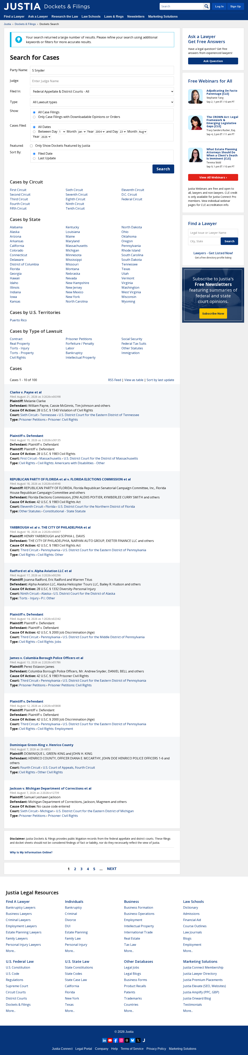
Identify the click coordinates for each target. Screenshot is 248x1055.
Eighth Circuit (75, 199)
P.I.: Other (48, 598)
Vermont (127, 278)
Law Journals (192, 932)
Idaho (14, 283)
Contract (16, 339)
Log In (219, 6)
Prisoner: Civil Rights (63, 419)
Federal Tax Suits (133, 343)
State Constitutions (79, 967)
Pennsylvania (131, 246)
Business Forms (135, 980)
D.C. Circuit (129, 194)
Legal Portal (83, 1048)
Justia (129, 1031)
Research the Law (65, 16)
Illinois (14, 287)
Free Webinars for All (210, 80)
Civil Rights (18, 357)
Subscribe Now (213, 313)
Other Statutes (132, 348)
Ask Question (213, 61)
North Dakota (131, 227)
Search (163, 168)
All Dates (44, 127)
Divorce (70, 920)
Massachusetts (77, 246)
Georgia (16, 273)
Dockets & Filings (18, 1004)
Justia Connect (62, 1048)
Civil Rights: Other (50, 555)
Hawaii (15, 278)
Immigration (130, 353)
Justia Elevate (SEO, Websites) (204, 986)
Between (44, 131)
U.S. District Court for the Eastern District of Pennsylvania (104, 550)
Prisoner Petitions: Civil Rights (70, 685)
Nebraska (73, 273)
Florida (15, 269)
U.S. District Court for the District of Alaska (84, 593)
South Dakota (131, 260)
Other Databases (138, 961)
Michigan (72, 250)
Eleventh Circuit (132, 190)
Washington (130, 287)
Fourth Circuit (20, 204)
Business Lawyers (19, 914)
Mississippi (74, 260)
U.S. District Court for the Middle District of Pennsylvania (104, 637)
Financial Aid (192, 920)
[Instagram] (121, 1040)
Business (131, 901)
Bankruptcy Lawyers (20, 907)
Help (114, 1048)
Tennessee (129, 264)
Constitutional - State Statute (64, 511)
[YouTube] (110, 1040)
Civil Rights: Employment (55, 729)
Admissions (191, 914)
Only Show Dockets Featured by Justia (62, 145)
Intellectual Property (81, 357)
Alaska (14, 232)
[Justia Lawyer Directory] (143, 1040)
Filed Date (45, 153)
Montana (72, 269)
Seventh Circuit (77, 194)
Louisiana (73, 232)
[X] (138, 1040)
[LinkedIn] (104, 1040)
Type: (14, 102)
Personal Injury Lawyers (23, 944)
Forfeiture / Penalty (80, 343)
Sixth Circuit (74, 190)
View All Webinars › (213, 177)
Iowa (13, 297)
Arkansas (16, 241)
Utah (125, 273)
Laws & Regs (114, 16)
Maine (70, 236)
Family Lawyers (17, 938)
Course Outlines (195, 926)
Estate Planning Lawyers (23, 932)
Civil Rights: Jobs (49, 642)
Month (72, 131)
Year (90, 131)
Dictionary (190, 907)
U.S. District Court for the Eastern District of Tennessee (99, 415)
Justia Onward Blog (197, 998)
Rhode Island (130, 250)
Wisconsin (128, 297)
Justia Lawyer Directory (200, 973)
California (17, 246)
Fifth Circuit (18, 208)
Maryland (72, 241)
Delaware (17, 260)
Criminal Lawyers (18, 920)
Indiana (15, 292)
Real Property (20, 343)
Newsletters (136, 16)
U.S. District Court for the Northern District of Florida (96, 506)
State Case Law (76, 980)
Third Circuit (19, 199)
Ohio (124, 232)
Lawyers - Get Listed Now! (213, 253)
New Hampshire (77, 283)
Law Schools (91, 16)
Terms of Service (132, 1048)
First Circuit (18, 190)
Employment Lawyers (21, 926)
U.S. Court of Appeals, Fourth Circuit (69, 767)
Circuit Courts (16, 992)
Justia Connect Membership (203, 967)
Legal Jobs (131, 967)
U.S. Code (12, 973)
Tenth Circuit (75, 208)
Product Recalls (135, 986)
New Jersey (74, 287)
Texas (125, 269)
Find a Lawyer (14, 16)
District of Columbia (24, 264)
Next (112, 868)
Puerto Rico (18, 320)
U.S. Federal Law (20, 961)
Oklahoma (128, 236)
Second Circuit (20, 194)
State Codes (73, 973)
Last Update (47, 158)
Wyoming (128, 301)
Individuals (74, 901)
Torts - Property (22, 353)
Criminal (71, 914)
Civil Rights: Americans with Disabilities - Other (71, 463)
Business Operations (139, 914)
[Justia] (22, 6)
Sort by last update (160, 380)
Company (101, 1048)
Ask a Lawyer (38, 16)
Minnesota (73, 255)
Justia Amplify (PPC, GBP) (201, 992)
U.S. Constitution (18, 967)
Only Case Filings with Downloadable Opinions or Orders (79, 117)
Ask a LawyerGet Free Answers (206, 38)
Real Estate (132, 938)
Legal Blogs (132, 973)
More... (11, 951)
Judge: (14, 80)
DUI (68, 926)
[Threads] (127, 1040)
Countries (131, 1004)
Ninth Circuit (75, 204)
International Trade (138, 932)
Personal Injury (76, 944)
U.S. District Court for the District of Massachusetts (101, 458)
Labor (70, 348)
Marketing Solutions (163, 16)
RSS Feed (114, 380)
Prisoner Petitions (79, 339)
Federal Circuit (131, 199)
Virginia (127, 283)
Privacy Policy (156, 1048)
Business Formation (138, 907)
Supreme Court (17, 986)
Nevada (71, 278)
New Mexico (74, 292)
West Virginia (131, 292)
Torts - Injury (19, 348)
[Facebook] (115, 1040)
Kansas (15, 301)
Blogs (187, 938)
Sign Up (235, 6)
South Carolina (132, 255)
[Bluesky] (132, 1040)
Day (54, 131)
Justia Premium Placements (203, 980)
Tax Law (130, 944)
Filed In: (15, 91)
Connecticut (18, 255)
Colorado (16, 250)
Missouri (72, 264)
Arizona (15, 236)
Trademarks (133, 998)
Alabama (16, 227)
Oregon (127, 241)
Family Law (73, 938)
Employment (133, 920)
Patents (129, 992)
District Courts (16, 998)
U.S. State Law (77, 961)
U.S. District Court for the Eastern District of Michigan (95, 811)
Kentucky (72, 227)
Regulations (14, 980)
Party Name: (19, 70)
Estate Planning (76, 932)
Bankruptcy (74, 353)
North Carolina (77, 301)
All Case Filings (48, 112)
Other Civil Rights (50, 772)
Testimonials (192, 1004)
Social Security (131, 339)
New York (73, 297)
